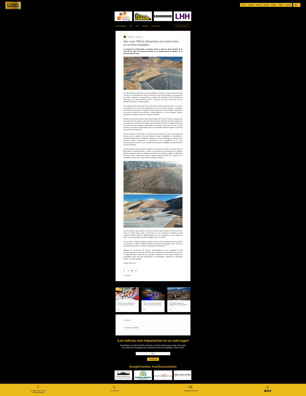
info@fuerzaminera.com (191, 391)
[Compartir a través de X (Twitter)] (128, 270)
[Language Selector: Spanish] (296, 5)
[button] (170, 26)
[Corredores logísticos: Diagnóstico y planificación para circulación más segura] (178, 293)
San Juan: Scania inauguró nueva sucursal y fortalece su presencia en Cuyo (152, 304)
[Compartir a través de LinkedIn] (132, 270)
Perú (131, 26)
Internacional (155, 26)
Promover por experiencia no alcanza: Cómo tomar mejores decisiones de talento (126, 304)
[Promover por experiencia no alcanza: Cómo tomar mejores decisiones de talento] (127, 293)
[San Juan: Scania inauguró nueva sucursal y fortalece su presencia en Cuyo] (153, 293)
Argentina (145, 26)
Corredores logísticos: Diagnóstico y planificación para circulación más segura (178, 304)
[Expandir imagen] (153, 177)
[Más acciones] (181, 37)
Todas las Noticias (121, 26)
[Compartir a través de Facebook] (124, 270)
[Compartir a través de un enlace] (136, 270)
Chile (137, 26)
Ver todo (188, 284)
